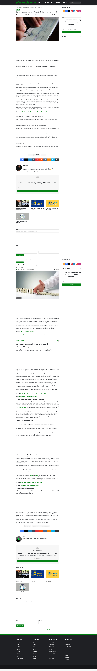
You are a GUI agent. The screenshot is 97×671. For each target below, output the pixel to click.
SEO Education (67, 644)
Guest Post (34, 656)
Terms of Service (20, 658)
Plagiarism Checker (52, 653)
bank (31, 154)
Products (18, 646)
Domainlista (67, 659)
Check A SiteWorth (52, 646)
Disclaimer (19, 653)
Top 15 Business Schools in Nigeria (28, 80)
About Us (18, 642)
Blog (18, 644)
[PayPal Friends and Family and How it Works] (37, 203)
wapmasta (19, 14)
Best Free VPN (67, 642)
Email (17, 250)
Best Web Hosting (68, 646)
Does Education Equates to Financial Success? (21, 209)
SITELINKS (57, 2)
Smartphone (35, 651)
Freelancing (35, 655)
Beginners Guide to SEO (69, 648)
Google (34, 658)
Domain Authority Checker (53, 660)
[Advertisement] (37, 50)
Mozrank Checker (52, 655)
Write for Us (19, 655)
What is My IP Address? (69, 661)
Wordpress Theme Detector (53, 648)
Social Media (35, 660)
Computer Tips (35, 649)
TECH (43, 2)
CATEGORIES (63, 2)
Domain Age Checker (52, 651)
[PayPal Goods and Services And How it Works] (52, 203)
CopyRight (18, 651)
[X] (26, 171)
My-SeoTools (67, 655)
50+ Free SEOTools (52, 642)
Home (17, 7)
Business (34, 644)
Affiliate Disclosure (20, 660)
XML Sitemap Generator (53, 656)
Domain (34, 653)
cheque (43, 154)
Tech (34, 642)
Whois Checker (51, 649)
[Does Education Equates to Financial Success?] (22, 203)
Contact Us (19, 649)
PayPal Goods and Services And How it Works (52, 209)
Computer (34, 648)
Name (17, 245)
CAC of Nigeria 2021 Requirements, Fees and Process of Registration (35, 111)
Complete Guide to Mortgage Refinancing (21, 222)
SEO (51, 2)
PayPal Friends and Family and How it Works (37, 209)
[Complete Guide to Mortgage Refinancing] (22, 216)
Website (40, 250)
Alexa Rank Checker (52, 658)
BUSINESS (47, 2)
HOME (39, 2)
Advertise (18, 648)
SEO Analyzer (51, 644)
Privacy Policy (19, 656)
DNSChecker (67, 657)
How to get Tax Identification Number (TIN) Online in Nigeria (34, 133)
